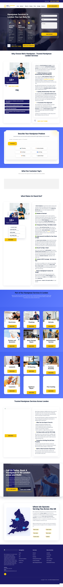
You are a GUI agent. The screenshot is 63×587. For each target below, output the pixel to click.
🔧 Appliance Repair (39, 155)
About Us (26, 6)
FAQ (19, 556)
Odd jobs (34, 552)
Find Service (12, 143)
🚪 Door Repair (22, 152)
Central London (36, 536)
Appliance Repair (49, 558)
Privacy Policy (21, 560)
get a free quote (53, 6)
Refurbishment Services (51, 562)
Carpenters (48, 556)
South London (48, 529)
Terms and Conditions (22, 558)
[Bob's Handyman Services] (9, 6)
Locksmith (48, 552)
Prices (35, 6)
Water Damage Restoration (37, 562)
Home (18, 6)
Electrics (34, 554)
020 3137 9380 (54, 1)
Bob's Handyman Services (54, 579)
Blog (19, 554)
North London (36, 529)
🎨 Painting (23, 155)
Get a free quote (12, 489)
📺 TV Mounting (23, 148)
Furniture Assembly (36, 560)
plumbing (46, 79)
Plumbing (34, 556)
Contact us (43, 6)
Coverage (38, 6)
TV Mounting (49, 554)
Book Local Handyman (28, 45)
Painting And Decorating (37, 558)
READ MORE (12, 326)
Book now (10, 239)
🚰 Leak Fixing (39, 152)
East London (36, 533)
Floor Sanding (49, 560)
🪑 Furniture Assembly (39, 148)
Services (21, 6)
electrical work (51, 79)
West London (48, 533)
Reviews (31, 6)
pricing (48, 231)
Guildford (47, 536)
